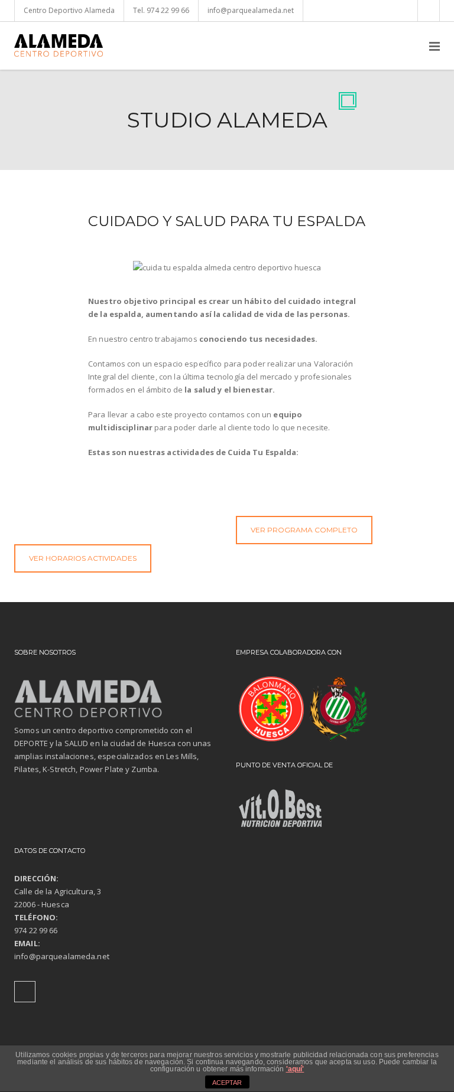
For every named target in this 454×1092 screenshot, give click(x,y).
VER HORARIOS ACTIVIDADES (83, 558)
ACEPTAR (227, 1082)
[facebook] (428, 10)
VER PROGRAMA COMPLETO (304, 529)
